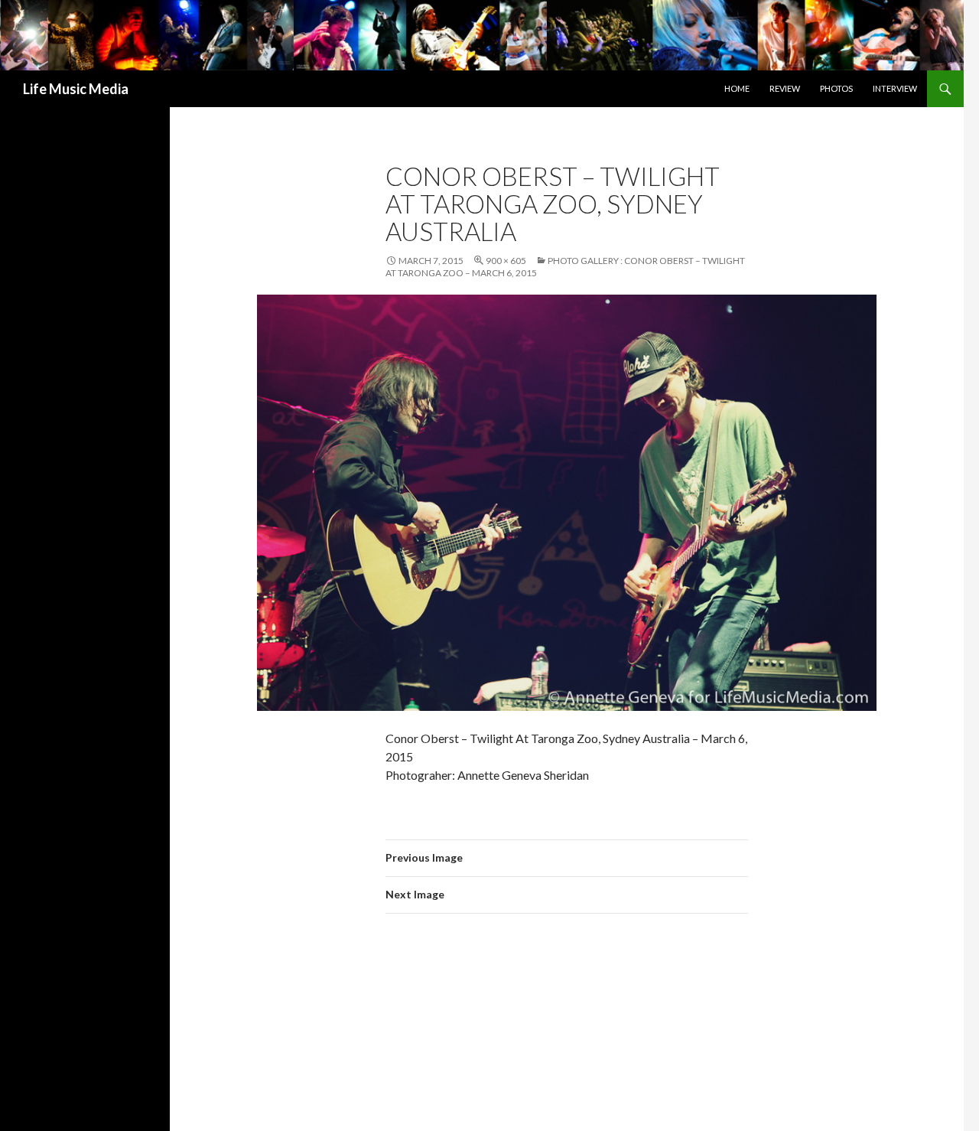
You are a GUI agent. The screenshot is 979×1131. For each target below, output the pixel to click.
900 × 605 (506, 260)
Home (737, 88)
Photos (836, 88)
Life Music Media (75, 88)
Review (784, 88)
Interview (895, 88)
